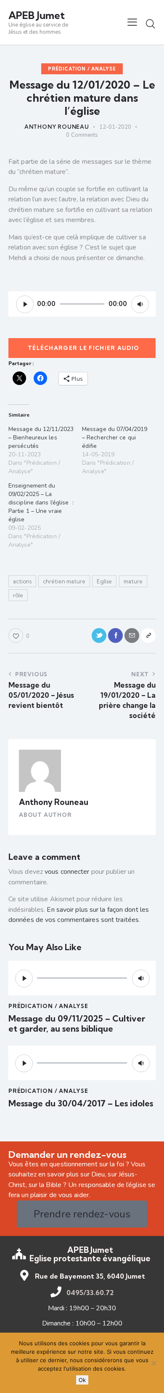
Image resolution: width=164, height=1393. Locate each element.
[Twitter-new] (99, 635)
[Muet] (140, 304)
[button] (132, 22)
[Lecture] (25, 304)
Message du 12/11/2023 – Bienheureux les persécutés (41, 437)
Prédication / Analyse (82, 69)
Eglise (104, 581)
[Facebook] (115, 635)
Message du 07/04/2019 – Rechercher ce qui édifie (114, 437)
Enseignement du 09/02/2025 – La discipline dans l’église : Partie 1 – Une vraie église (41, 502)
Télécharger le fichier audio (83, 347)
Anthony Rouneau (53, 802)
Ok (82, 1380)
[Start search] (150, 24)
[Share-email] (131, 635)
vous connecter (67, 871)
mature (133, 581)
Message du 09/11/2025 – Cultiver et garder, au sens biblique (76, 1024)
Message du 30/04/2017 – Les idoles (80, 1103)
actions (22, 581)
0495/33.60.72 (90, 1292)
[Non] (153, 1363)
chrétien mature (64, 581)
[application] (82, 304)
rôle (18, 595)
